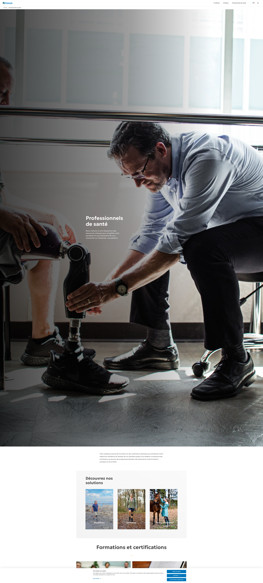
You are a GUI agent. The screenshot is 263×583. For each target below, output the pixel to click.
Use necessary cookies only (176, 579)
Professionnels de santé (239, 3)
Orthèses (226, 3)
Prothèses (217, 3)
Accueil (5, 7)
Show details (96, 578)
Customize (175, 575)
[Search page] (258, 3)
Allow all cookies (176, 571)
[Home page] (8, 3)
